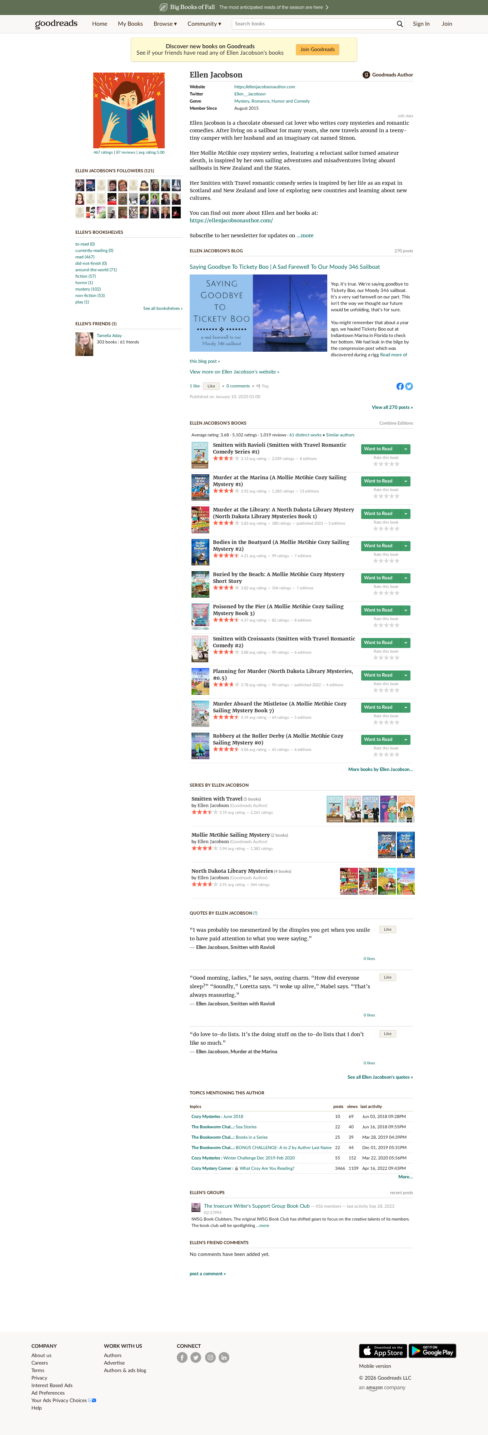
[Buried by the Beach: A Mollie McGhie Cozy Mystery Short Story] (200, 596)
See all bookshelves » (163, 308)
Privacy (39, 1378)
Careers (39, 1363)
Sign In (421, 24)
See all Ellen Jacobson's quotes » (380, 1077)
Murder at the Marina (253, 1051)
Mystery (241, 101)
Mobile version (375, 1366)
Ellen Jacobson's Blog (216, 251)
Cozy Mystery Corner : (212, 1168)
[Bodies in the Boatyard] (200, 564)
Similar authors (340, 435)
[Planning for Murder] (200, 693)
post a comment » (208, 1274)
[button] (165, 24)
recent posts (401, 1193)
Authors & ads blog (125, 1370)
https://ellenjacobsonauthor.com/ (231, 220)
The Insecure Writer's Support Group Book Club (257, 1206)
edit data (405, 116)
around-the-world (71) (96, 270)
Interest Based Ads (52, 1385)
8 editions (308, 459)
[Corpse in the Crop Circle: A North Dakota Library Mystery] (406, 893)
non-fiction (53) (90, 295)
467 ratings (103, 152)
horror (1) (84, 283)
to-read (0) (85, 244)
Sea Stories (246, 1127)
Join (447, 24)
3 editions (336, 523)
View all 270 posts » (392, 407)
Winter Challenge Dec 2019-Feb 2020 (259, 1158)
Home (99, 24)
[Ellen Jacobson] (129, 147)
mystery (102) (88, 289)
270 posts (403, 251)
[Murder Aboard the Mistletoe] (200, 725)
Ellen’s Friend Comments (219, 1243)
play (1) (82, 302)
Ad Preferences (48, 1393)
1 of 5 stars (375, 463)
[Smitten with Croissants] (199, 661)
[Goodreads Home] (56, 24)
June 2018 (233, 1116)
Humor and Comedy (291, 101)
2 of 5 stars (381, 463)
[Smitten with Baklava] (406, 821)
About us (41, 1355)
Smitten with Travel (217, 799)
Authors (112, 1355)
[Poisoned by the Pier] (200, 628)
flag (265, 386)
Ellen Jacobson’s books (218, 423)
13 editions (309, 491)
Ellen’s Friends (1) (95, 324)
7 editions (303, 556)
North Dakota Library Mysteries (232, 871)
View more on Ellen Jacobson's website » (234, 372)
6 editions (303, 652)
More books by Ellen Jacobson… (380, 769)
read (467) (84, 257)
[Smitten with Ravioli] (199, 467)
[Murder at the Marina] (200, 499)
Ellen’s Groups (207, 1193)
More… (405, 1177)
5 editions (303, 717)
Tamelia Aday (109, 335)
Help (36, 1408)
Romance (260, 101)
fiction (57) (85, 276)
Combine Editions (396, 423)
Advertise (114, 1363)
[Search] (400, 24)
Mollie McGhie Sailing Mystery (230, 835)
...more (305, 235)
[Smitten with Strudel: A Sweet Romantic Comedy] (370, 821)
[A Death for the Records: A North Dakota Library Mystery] (387, 893)
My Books (130, 24)
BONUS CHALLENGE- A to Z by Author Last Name (284, 1147)
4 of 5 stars (391, 463)
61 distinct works (305, 435)
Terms (37, 1370)
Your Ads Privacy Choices (59, 1400)
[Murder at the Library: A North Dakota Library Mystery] (200, 532)
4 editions (334, 685)
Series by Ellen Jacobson (219, 785)
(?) (255, 913)
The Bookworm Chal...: (213, 1127)
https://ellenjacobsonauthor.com (264, 87)
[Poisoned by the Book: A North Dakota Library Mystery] (368, 893)
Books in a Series (252, 1137)
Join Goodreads (317, 49)
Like (211, 386)
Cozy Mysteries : (206, 1116)
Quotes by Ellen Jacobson (221, 913)
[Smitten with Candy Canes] (388, 821)
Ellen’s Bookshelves (99, 232)
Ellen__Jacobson (250, 94)
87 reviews (125, 152)
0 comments (238, 386)
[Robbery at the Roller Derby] (200, 758)
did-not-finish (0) (91, 263)
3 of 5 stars (386, 463)
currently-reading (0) (94, 250)
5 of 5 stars (397, 463)
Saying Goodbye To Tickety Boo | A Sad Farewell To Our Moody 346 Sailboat (285, 267)
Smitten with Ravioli (252, 947)
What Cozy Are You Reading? (267, 1168)
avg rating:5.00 (151, 152)
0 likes (369, 959)
